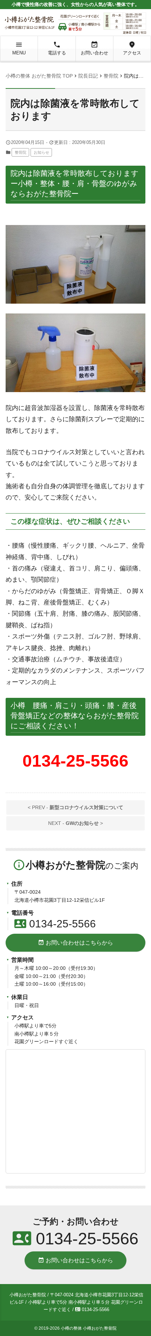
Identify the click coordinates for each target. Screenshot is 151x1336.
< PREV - (75, 807)
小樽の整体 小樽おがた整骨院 (89, 1328)
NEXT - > (75, 823)
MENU (19, 48)
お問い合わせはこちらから (75, 942)
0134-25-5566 (55, 924)
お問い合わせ (94, 48)
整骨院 (20, 152)
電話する (57, 48)
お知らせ (41, 152)
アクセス (132, 48)
